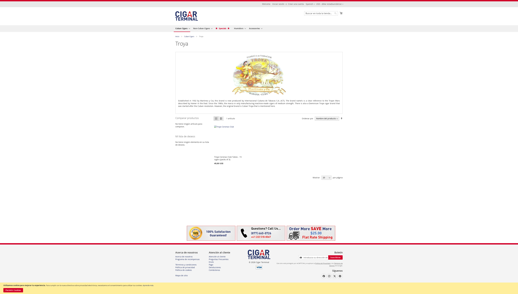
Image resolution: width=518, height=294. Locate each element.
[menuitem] (182, 28)
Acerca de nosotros (184, 256)
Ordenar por (307, 118)
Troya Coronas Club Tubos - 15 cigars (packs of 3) (228, 158)
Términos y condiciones (186, 264)
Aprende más (148, 285)
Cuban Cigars (189, 36)
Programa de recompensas (187, 259)
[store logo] (186, 16)
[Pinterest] (340, 276)
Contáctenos (214, 270)
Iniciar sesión (278, 4)
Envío (211, 262)
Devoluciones (215, 267)
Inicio (177, 36)
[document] (259, 288)
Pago (211, 264)
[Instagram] (329, 276)
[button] (329, 4)
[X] (334, 276)
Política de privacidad (185, 267)
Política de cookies (183, 270)
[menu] (259, 28)
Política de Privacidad (322, 263)
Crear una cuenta (296, 4)
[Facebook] (323, 276)
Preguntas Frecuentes (219, 259)
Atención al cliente (217, 256)
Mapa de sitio (181, 275)
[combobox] (321, 13)
